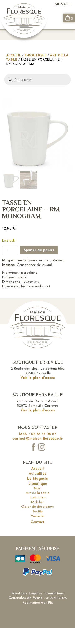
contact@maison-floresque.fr (37, 438)
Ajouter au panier (39, 250)
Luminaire (37, 497)
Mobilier (37, 502)
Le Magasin (37, 479)
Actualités (37, 474)
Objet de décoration (37, 506)
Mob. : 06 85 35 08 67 (37, 434)
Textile (37, 511)
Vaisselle (37, 516)
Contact (37, 522)
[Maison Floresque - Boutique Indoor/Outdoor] (24, 19)
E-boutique (36, 55)
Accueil (13, 55)
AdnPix (47, 602)
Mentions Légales (26, 593)
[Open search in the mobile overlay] (37, 79)
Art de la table (37, 493)
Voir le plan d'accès (37, 378)
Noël (37, 488)
